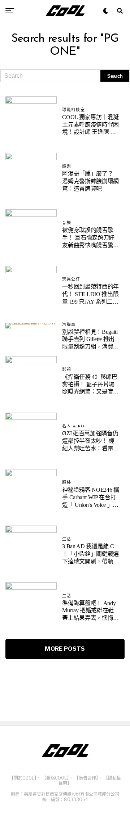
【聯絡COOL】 (55, 778)
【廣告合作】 (86, 778)
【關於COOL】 (22, 778)
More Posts (65, 648)
